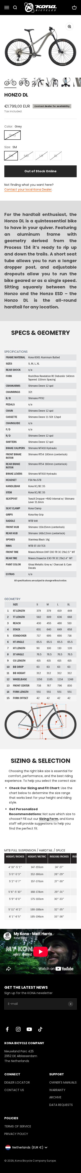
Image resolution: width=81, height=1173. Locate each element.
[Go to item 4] (52, 83)
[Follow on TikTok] (40, 1029)
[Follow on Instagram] (18, 1029)
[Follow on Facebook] (7, 1029)
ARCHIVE (55, 1097)
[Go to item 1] (10, 83)
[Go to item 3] (38, 83)
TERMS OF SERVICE (17, 1126)
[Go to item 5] (66, 83)
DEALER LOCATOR (17, 1082)
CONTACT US (14, 1090)
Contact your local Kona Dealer (28, 189)
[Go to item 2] (24, 83)
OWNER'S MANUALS (63, 1082)
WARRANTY (57, 1090)
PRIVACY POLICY (16, 1134)
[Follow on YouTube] (29, 1029)
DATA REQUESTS (61, 1105)
